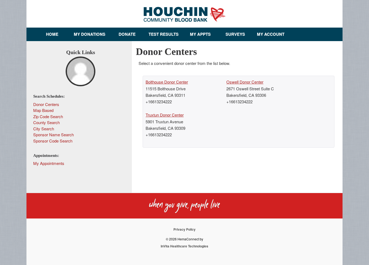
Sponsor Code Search (52, 141)
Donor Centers (46, 104)
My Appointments (48, 163)
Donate (127, 34)
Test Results (164, 34)
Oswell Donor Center (244, 82)
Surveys (235, 34)
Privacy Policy (184, 229)
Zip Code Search (48, 116)
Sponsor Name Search (53, 134)
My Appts (200, 34)
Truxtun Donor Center (165, 115)
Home (52, 34)
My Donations (89, 34)
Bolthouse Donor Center (167, 82)
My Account (270, 34)
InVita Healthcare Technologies (184, 246)
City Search (43, 128)
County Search (46, 122)
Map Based (43, 110)
